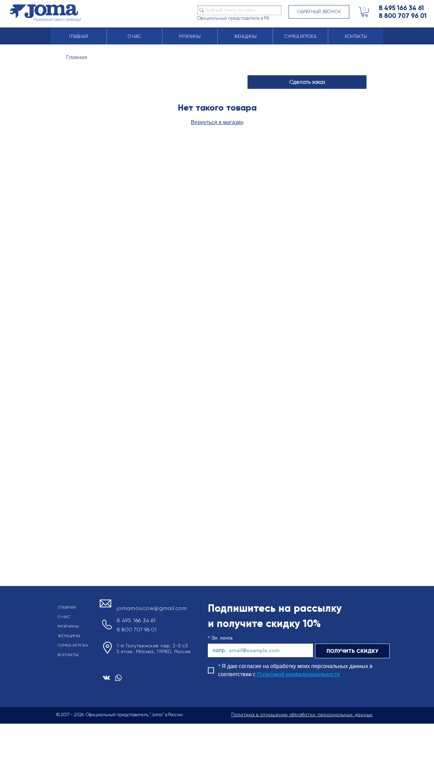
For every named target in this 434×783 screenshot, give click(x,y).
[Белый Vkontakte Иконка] (106, 677)
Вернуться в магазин (217, 122)
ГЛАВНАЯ (67, 607)
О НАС (64, 616)
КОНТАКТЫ (68, 654)
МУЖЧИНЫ (68, 626)
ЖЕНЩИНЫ (69, 635)
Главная (76, 57)
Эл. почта (220, 638)
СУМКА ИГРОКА (73, 645)
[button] (319, 12)
